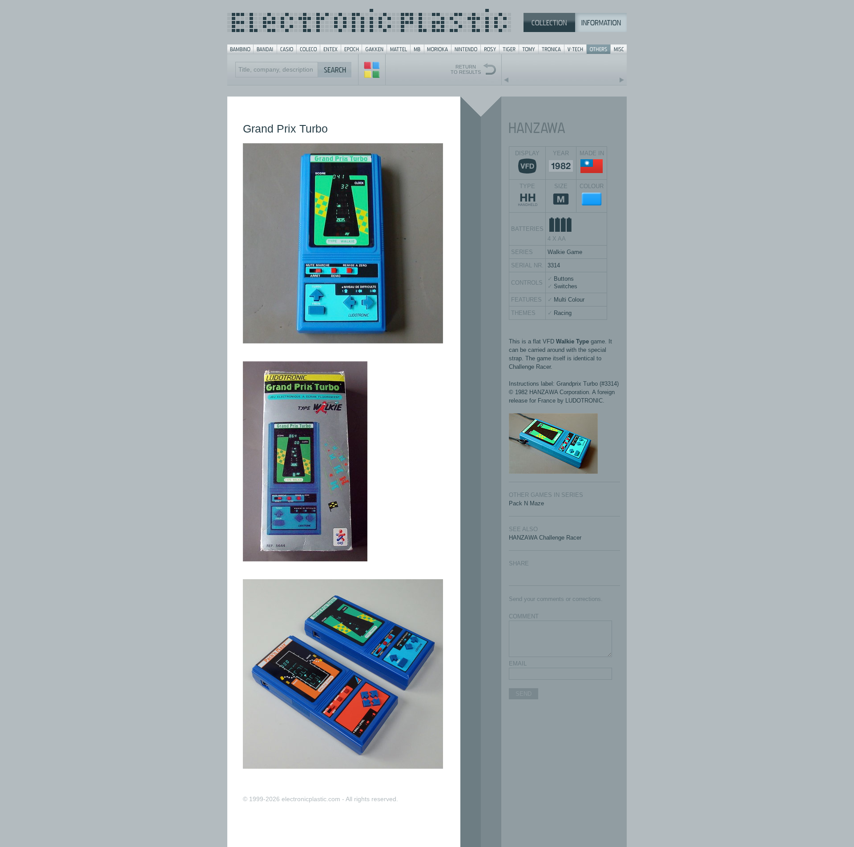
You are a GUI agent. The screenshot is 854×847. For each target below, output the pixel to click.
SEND (524, 693)
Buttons (564, 278)
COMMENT (524, 616)
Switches (565, 286)
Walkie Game (565, 252)
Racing (563, 313)
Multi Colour (569, 299)
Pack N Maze (526, 503)
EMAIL (518, 663)
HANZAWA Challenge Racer (545, 537)
